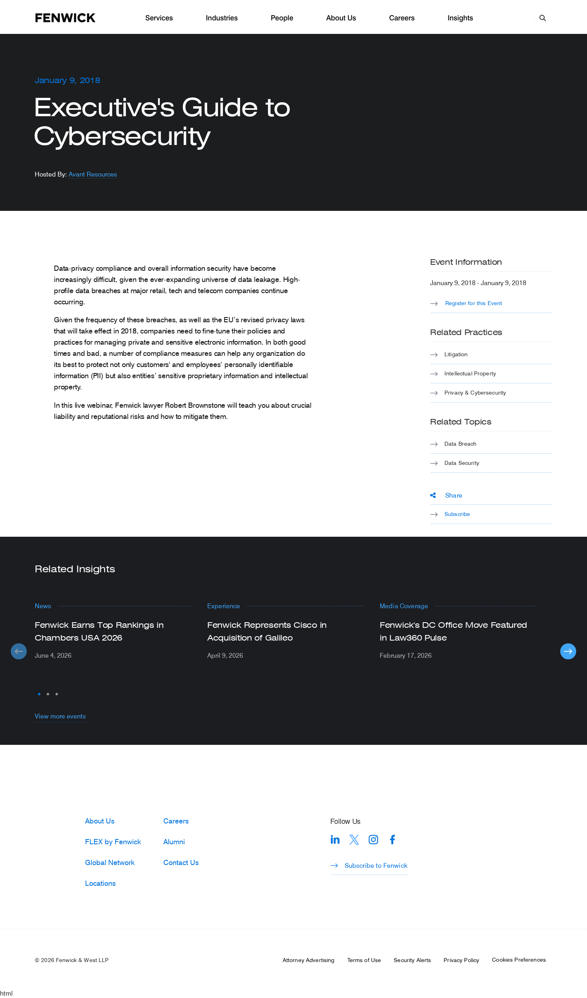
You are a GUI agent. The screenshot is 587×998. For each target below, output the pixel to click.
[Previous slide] (19, 651)
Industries (222, 18)
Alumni (174, 841)
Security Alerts (412, 960)
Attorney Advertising (309, 960)
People (282, 18)
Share (453, 495)
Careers (401, 18)
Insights (460, 18)
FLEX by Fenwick (113, 841)
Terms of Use (364, 960)
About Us (341, 18)
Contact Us (181, 862)
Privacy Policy (461, 960)
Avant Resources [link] (93, 174)
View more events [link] (60, 716)
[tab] (39, 694)
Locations (100, 883)
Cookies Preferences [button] (519, 959)
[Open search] (542, 17)
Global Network (110, 862)
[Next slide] (568, 651)
